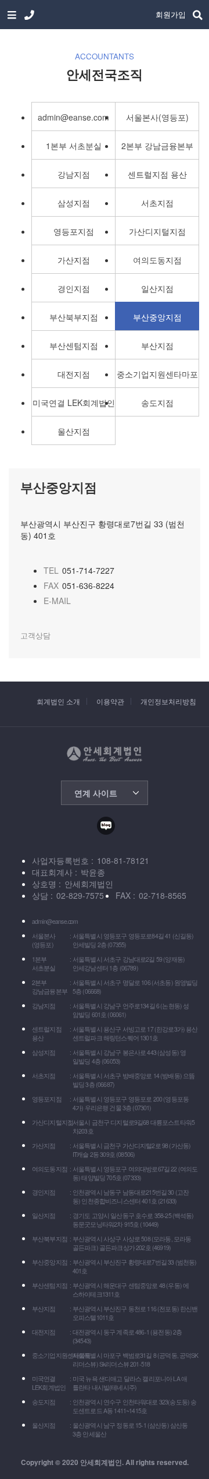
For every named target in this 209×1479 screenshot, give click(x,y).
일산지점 (157, 288)
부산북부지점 (73, 317)
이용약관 (110, 701)
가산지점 (73, 260)
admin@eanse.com (73, 117)
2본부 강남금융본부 (157, 145)
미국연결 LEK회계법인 (74, 402)
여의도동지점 (157, 260)
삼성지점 (73, 203)
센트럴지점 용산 (157, 174)
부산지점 (157, 345)
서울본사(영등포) (157, 117)
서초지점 (157, 203)
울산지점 (73, 431)
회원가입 (171, 14)
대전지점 (73, 374)
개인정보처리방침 (168, 701)
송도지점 (157, 402)
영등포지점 (73, 231)
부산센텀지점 (73, 345)
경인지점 (73, 288)
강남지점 (73, 174)
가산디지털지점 (157, 231)
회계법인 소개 (58, 701)
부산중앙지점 (157, 317)
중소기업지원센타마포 (157, 374)
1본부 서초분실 (74, 145)
